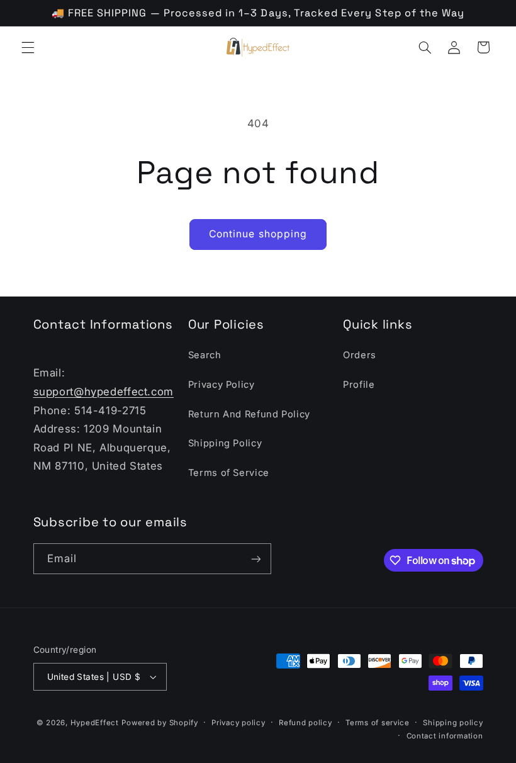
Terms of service (377, 722)
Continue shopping (258, 234)
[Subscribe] (255, 558)
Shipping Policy (225, 443)
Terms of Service (228, 472)
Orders (359, 355)
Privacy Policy (221, 384)
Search (205, 355)
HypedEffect (94, 722)
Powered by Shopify (159, 722)
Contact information (445, 736)
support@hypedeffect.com (103, 391)
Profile (358, 384)
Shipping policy (453, 722)
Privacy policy (238, 722)
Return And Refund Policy (249, 414)
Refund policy (305, 722)
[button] (27, 47)
